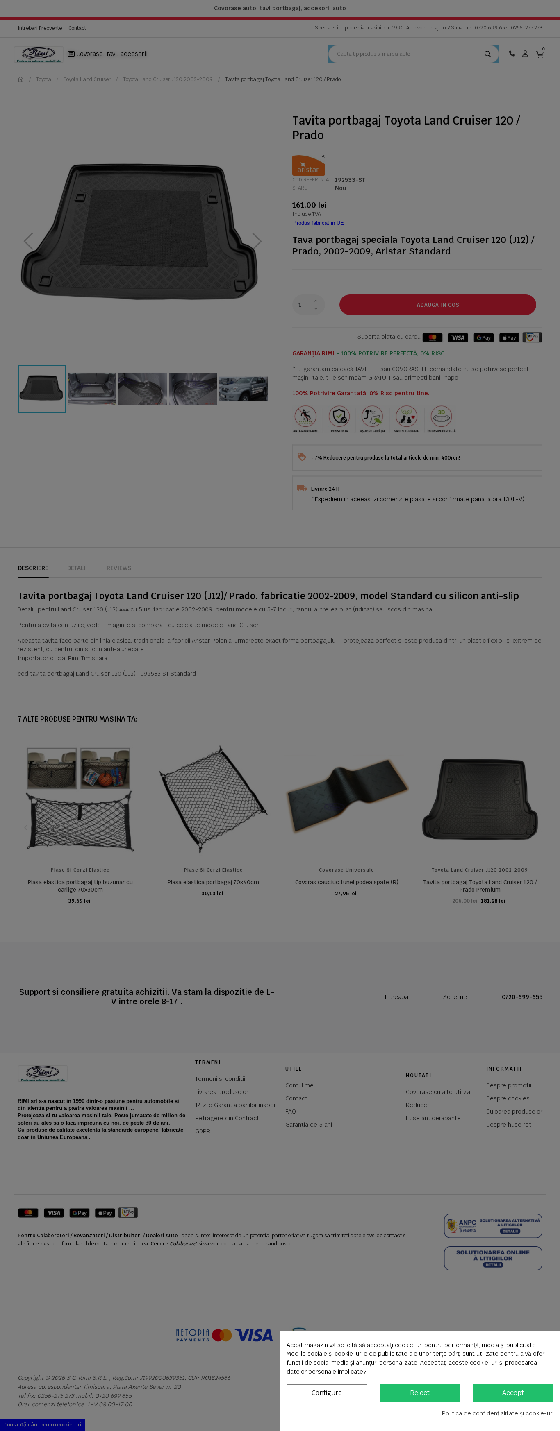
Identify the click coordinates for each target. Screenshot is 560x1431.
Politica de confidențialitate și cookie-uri (497, 1413)
